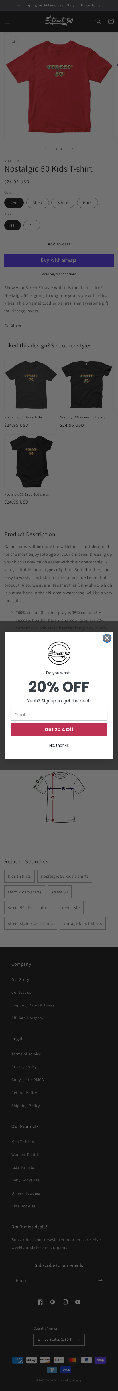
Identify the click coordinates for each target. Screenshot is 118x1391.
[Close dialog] (107, 638)
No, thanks (59, 745)
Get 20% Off (59, 729)
